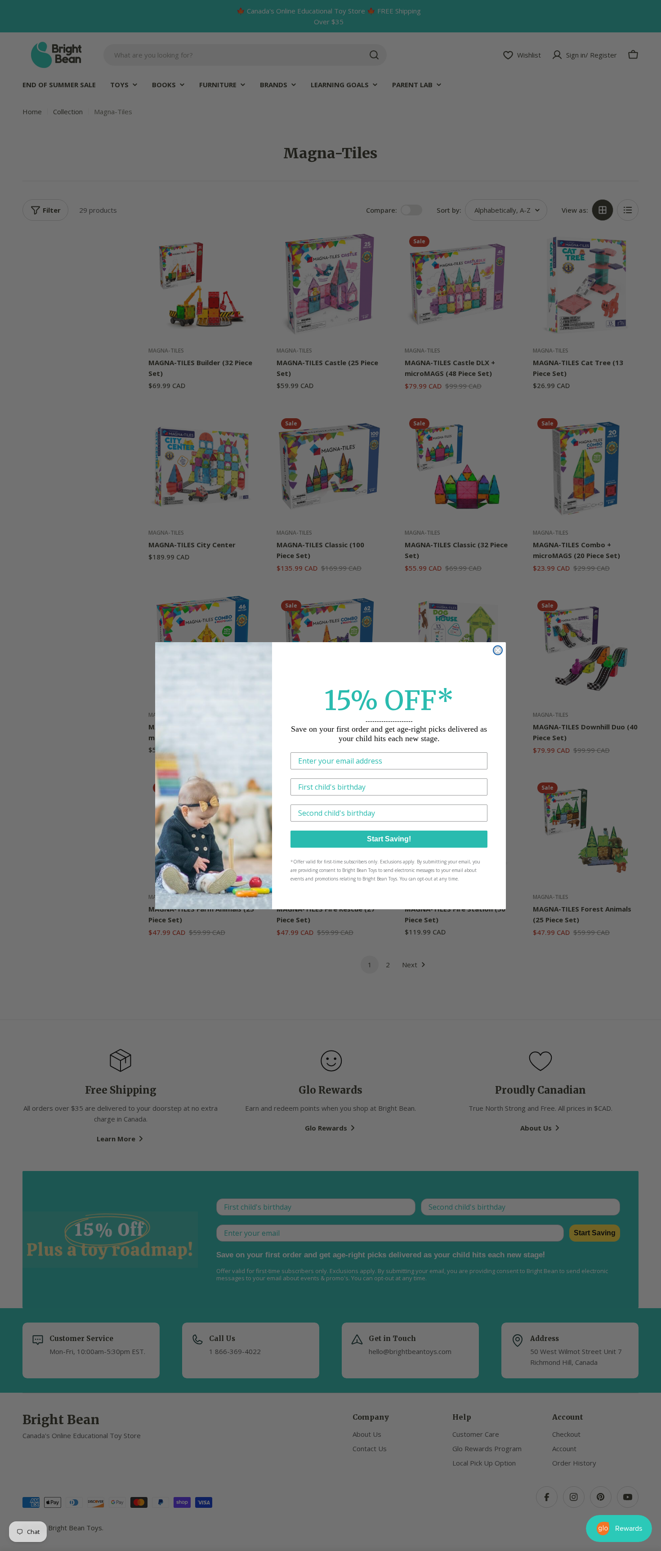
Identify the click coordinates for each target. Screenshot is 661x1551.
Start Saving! (389, 839)
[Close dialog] (497, 650)
